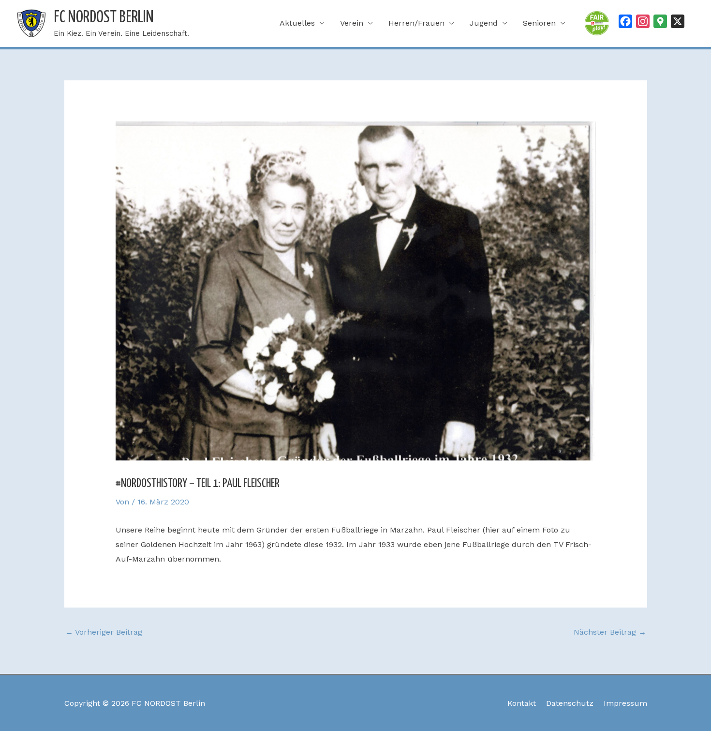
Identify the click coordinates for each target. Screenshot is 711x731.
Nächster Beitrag (610, 632)
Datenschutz (569, 703)
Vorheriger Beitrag (103, 632)
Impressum (625, 703)
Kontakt (521, 703)
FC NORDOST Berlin (104, 18)
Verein (351, 23)
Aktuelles (297, 23)
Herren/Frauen (416, 23)
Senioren (539, 23)
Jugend (484, 23)
